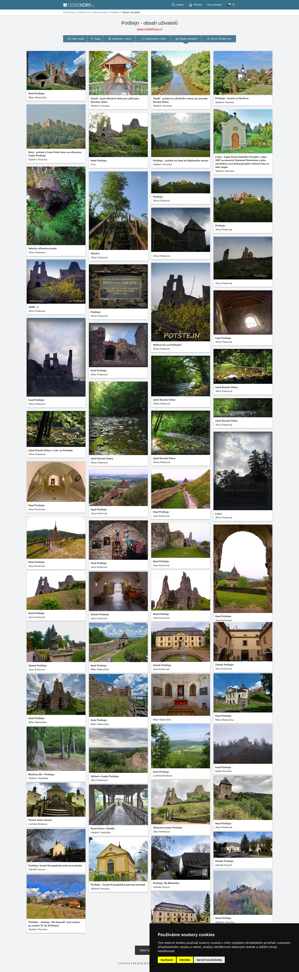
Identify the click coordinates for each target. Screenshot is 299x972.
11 (141, 963)
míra (93, 164)
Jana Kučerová (36, 509)
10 (138, 963)
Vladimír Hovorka (100, 105)
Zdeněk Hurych (36, 869)
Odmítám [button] (184, 959)
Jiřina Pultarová (36, 252)
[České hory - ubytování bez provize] (78, 5)
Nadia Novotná (223, 771)
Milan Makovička (37, 97)
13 (148, 963)
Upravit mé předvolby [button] (209, 959)
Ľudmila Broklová (162, 775)
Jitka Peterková (99, 780)
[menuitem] (75, 38)
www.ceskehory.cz (149, 29)
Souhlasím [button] (167, 959)
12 (145, 963)
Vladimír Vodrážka (38, 778)
